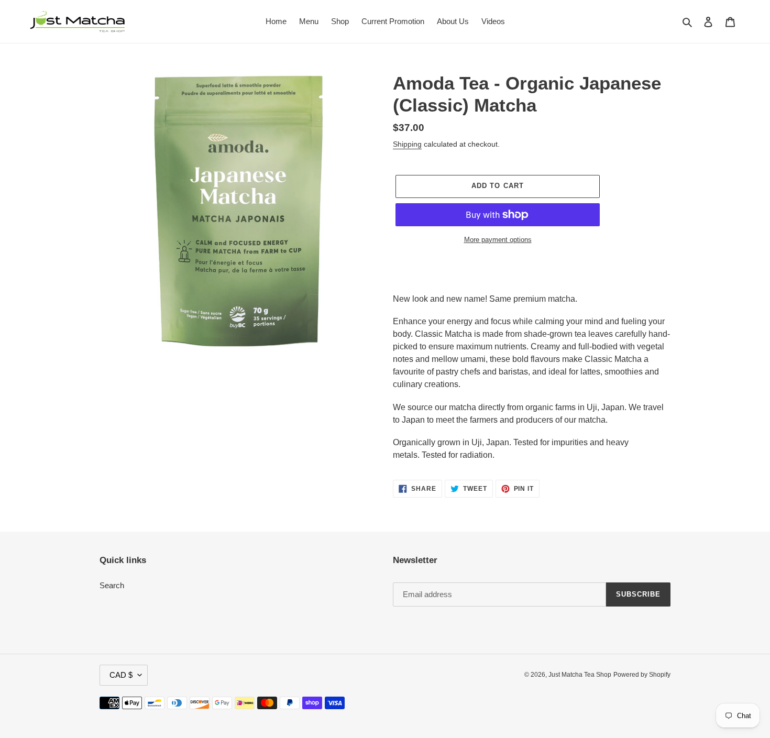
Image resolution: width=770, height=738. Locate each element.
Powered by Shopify (641, 674)
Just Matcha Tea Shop (579, 674)
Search (112, 585)
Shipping (407, 144)
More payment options (498, 240)
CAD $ (121, 674)
